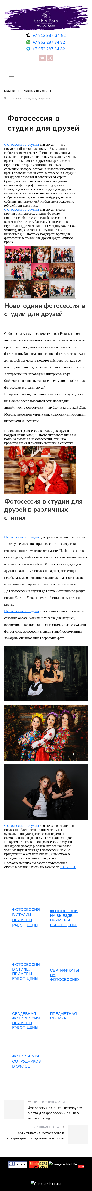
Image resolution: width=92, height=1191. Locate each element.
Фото (81, 1166)
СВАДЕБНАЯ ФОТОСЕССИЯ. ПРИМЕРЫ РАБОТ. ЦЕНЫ (26, 1021)
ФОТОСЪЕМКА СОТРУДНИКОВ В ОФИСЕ (26, 1061)
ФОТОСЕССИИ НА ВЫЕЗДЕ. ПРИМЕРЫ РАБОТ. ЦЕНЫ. (64, 918)
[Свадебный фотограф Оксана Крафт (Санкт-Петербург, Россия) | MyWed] (46, 1175)
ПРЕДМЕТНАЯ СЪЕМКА (63, 1016)
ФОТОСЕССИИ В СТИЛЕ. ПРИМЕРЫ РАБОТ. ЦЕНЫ (26, 971)
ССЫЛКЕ (68, 867)
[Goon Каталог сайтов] (17, 1164)
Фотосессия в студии (21, 144)
